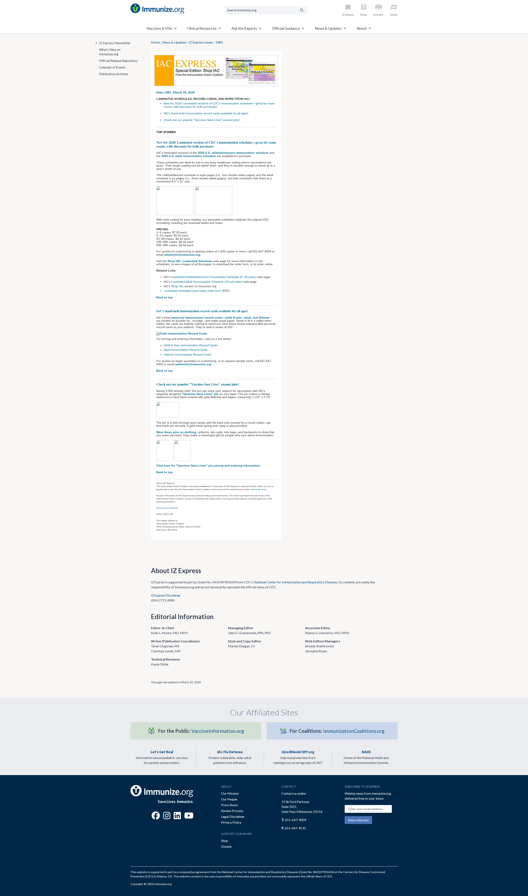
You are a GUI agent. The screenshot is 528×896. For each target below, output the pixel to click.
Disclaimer (167, 508)
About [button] (362, 28)
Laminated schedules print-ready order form (193, 290)
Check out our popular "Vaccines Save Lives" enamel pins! (202, 120)
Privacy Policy (231, 822)
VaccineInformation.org (201, 731)
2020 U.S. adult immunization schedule (188, 156)
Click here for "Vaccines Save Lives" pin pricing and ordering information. (208, 465)
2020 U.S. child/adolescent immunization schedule (233, 152)
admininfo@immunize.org (182, 254)
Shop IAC (177, 286)
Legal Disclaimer (233, 816)
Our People (229, 799)
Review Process (232, 811)
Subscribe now (358, 820)
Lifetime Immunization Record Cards (187, 354)
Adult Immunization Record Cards (185, 349)
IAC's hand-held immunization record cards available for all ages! (206, 113)
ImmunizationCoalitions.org (337, 731)
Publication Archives (113, 74)
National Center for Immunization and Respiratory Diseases (295, 582)
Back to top (164, 297)
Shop (224, 841)
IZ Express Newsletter (115, 43)
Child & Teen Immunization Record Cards (190, 345)
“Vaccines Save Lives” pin (200, 394)
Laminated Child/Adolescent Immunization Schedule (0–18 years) (214, 277)
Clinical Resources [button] (202, 28)
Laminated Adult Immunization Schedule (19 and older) (207, 281)
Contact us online (294, 793)
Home (155, 42)
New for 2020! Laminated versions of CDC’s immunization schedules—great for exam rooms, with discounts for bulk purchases (219, 105)
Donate (226, 846)
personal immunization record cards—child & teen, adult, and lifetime (220, 317)
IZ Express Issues (201, 42)
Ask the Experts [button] (244, 28)
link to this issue (259, 489)
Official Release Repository (118, 61)
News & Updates (174, 42)
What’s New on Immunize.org (109, 51)
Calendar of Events (112, 67)
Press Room (229, 805)
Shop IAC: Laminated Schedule (189, 261)
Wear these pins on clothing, (177, 432)
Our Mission (230, 793)
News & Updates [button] (328, 28)
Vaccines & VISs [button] (159, 28)
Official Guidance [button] (286, 28)
